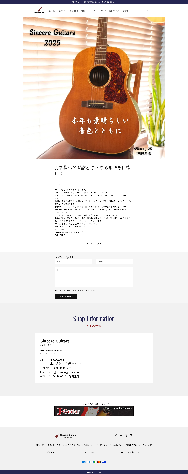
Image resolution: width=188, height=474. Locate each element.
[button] (52, 10)
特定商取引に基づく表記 (131, 452)
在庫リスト (50, 445)
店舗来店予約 (131, 445)
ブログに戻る (95, 243)
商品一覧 (40, 445)
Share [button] (59, 184)
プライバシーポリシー (89, 452)
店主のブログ (105, 445)
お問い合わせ (118, 445)
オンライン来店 (145, 445)
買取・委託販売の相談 (66, 445)
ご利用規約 (51, 452)
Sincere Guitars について (87, 445)
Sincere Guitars (96, 472)
